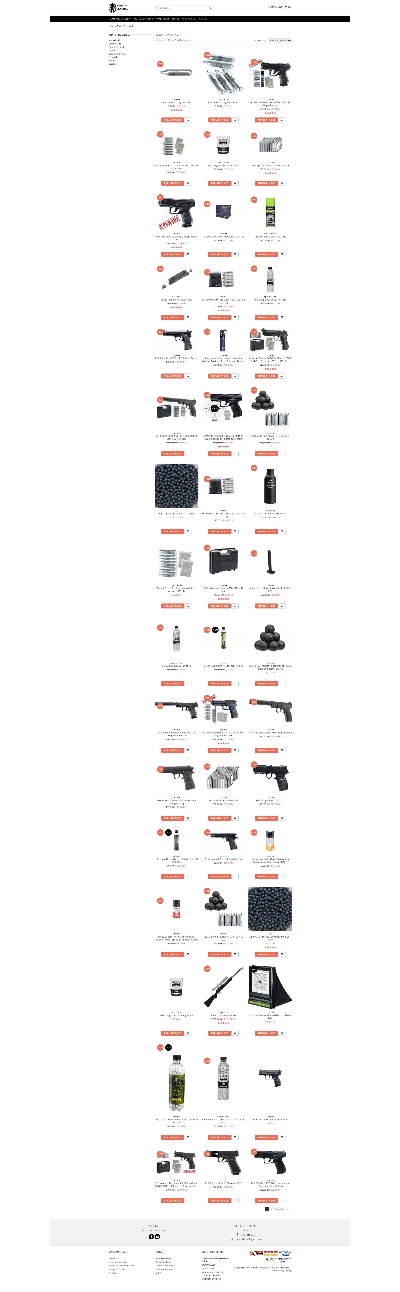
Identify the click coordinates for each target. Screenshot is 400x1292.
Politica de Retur (163, 1261)
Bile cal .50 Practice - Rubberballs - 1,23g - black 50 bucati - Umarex (270, 667)
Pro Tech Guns (270, 233)
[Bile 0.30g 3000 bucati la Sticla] (270, 279)
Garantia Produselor (164, 1265)
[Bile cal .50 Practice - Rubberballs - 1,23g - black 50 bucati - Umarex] (270, 638)
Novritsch (270, 510)
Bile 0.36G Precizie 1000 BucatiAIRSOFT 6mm (270, 938)
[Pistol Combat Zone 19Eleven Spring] (223, 840)
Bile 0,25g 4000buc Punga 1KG (223, 165)
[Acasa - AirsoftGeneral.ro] (124, 7)
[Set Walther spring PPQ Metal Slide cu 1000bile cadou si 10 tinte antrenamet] (223, 408)
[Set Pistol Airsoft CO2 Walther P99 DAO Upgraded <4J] (270, 73)
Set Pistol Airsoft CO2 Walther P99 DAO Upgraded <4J (270, 104)
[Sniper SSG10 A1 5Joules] (223, 987)
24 (282, 1208)
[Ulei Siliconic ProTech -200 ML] (270, 212)
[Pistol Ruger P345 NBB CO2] (270, 777)
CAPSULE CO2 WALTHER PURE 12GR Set (223, 236)
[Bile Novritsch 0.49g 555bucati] (270, 486)
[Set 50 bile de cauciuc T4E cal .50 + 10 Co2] (223, 909)
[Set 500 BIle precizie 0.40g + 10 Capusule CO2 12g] (223, 279)
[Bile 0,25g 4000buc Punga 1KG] (223, 144)
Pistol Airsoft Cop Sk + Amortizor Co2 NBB (270, 732)
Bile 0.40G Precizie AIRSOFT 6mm (176, 513)
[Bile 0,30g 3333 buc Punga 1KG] (176, 986)
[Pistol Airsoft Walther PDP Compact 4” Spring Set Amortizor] (176, 710)
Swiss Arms (223, 99)
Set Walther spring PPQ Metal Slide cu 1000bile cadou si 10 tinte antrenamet (223, 437)
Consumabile (115, 43)
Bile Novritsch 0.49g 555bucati (270, 513)
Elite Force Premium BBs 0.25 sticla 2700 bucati (176, 1121)
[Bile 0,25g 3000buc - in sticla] (176, 638)
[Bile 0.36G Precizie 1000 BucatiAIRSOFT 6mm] (270, 909)
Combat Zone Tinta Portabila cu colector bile (270, 1017)
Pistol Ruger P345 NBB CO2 (270, 800)
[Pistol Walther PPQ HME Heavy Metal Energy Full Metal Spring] (270, 1162)
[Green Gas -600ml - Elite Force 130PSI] (223, 638)
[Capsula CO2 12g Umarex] (176, 73)
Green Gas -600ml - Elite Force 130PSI (223, 665)
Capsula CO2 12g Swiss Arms (223, 102)
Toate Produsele (119, 18)
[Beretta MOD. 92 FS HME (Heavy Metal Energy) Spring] (176, 777)
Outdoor (113, 50)
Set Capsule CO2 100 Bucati (223, 800)
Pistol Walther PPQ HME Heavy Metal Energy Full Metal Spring (270, 1184)
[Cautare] (210, 7)
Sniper (176, 18)
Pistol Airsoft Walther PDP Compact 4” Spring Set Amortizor (176, 734)
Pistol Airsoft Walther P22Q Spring (270, 1119)
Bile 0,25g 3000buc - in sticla (176, 665)
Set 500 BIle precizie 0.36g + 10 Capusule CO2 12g (223, 515)
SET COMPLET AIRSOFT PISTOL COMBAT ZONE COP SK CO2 (176, 437)
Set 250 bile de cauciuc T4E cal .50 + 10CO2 (270, 437)
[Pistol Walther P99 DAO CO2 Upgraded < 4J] (176, 212)
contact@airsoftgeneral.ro (247, 1239)
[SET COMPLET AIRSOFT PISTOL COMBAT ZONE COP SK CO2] (176, 408)
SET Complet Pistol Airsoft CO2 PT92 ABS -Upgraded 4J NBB (223, 734)
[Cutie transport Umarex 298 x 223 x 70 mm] (223, 562)
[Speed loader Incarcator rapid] (176, 279)
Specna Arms (223, 162)
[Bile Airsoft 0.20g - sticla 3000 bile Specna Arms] (223, 1078)
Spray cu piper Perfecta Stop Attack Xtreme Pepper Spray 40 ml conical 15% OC (176, 938)
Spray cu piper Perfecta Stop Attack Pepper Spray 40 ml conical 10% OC (270, 860)
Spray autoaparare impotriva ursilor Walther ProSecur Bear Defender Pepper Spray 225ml (223, 360)
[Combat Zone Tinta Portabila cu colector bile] (270, 987)
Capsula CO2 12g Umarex (176, 102)
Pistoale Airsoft (143, 18)
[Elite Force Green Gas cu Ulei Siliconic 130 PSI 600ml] (176, 840)
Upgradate (188, 18)
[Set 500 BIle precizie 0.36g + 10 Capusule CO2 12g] (223, 486)
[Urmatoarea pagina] (287, 1209)
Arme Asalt (162, 18)
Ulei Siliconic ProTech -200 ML (270, 236)
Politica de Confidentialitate (121, 1265)
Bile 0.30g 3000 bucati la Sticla (270, 299)
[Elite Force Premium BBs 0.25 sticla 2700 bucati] (176, 1078)
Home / (113, 26)
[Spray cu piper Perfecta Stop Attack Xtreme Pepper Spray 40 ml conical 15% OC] (176, 909)
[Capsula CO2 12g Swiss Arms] (223, 73)
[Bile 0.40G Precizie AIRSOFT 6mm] (176, 486)
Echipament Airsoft (117, 53)
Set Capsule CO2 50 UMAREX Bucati (270, 165)
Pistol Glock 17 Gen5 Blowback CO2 (223, 1183)
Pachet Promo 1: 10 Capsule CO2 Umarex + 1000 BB (176, 167)
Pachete (202, 18)
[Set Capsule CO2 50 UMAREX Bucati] (270, 145)
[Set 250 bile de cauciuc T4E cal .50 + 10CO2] (270, 408)
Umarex (176, 99)
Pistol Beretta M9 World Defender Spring (176, 358)
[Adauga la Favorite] (188, 119)
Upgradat (113, 63)
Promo (112, 60)
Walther (223, 233)
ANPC (158, 1273)
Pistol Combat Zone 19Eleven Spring (223, 858)
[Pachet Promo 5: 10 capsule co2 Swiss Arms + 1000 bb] (176, 562)
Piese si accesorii (116, 47)
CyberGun (223, 729)
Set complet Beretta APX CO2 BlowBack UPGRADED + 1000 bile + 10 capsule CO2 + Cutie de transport (176, 1184)
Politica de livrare (116, 1269)
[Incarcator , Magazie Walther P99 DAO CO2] (270, 562)
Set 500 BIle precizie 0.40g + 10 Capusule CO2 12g (223, 301)
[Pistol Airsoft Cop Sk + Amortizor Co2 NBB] (270, 710)
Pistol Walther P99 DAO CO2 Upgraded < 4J (176, 238)
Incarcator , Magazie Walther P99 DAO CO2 (270, 590)
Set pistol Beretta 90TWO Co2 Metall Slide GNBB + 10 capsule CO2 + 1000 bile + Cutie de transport (270, 360)
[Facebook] (151, 1236)
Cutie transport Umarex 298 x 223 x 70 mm (223, 590)
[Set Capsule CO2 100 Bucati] (223, 778)
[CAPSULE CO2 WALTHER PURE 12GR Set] (223, 212)
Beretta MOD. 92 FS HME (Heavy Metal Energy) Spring (176, 802)
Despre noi (114, 1258)
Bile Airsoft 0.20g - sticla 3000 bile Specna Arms (223, 1121)
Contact (112, 1273)
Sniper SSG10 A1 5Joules (223, 1015)
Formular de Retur (163, 1269)
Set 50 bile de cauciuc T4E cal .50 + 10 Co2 (223, 938)
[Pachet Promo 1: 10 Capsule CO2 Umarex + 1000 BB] (176, 144)
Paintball (113, 57)
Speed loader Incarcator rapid (176, 299)
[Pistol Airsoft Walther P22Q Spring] (270, 1078)
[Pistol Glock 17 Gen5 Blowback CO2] (223, 1162)
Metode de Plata (163, 1258)
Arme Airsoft (114, 40)
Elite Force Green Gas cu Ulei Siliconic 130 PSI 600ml (176, 860)
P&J (176, 510)
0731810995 (247, 1234)
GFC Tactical (176, 296)
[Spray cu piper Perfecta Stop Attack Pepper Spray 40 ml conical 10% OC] (270, 840)
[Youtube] (157, 1236)
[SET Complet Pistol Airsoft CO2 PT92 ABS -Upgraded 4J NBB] (223, 710)
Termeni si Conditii (117, 1261)
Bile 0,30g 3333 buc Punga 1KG (176, 1015)
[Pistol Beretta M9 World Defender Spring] (176, 340)
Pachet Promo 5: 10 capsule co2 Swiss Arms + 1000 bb (176, 590)
